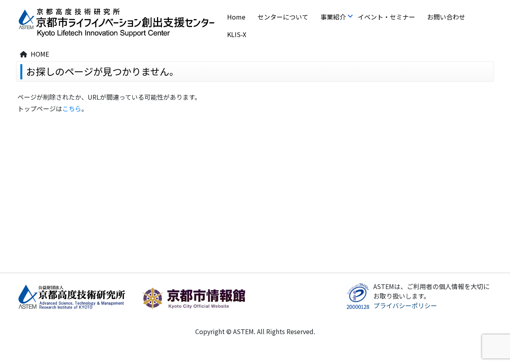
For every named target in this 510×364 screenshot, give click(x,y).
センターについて (282, 17)
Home (236, 17)
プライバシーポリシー (405, 305)
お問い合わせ (446, 17)
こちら (71, 108)
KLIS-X (236, 34)
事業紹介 (333, 17)
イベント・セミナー (386, 17)
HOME (40, 54)
